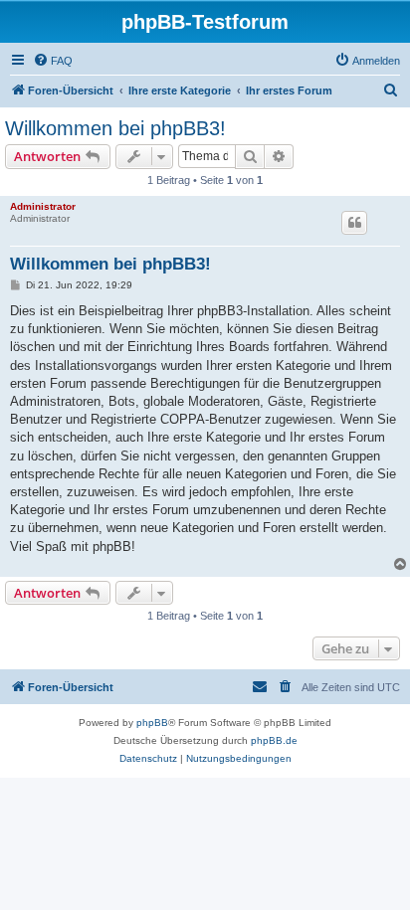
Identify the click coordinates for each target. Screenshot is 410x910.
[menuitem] (53, 61)
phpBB (152, 722)
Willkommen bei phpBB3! (115, 128)
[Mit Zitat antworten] (354, 223)
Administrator (43, 206)
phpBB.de (274, 740)
